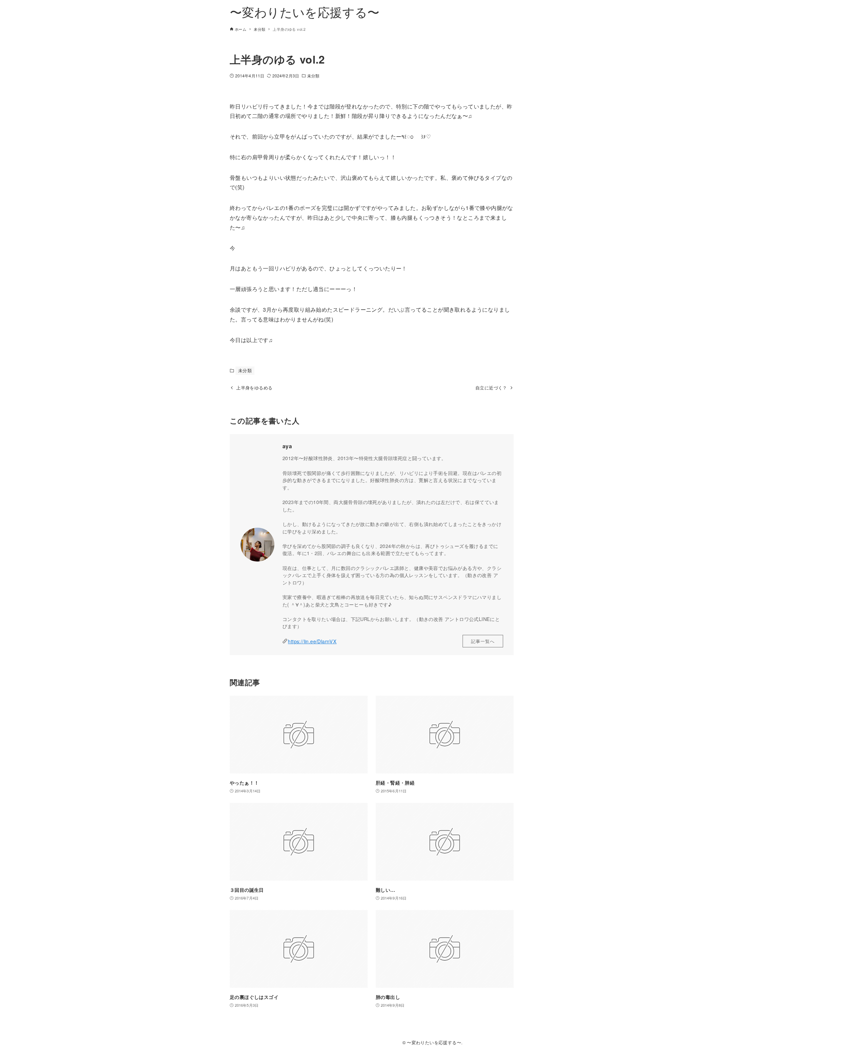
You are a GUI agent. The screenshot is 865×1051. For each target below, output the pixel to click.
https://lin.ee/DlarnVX (312, 641)
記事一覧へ (483, 641)
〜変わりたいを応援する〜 (305, 11)
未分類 (313, 75)
